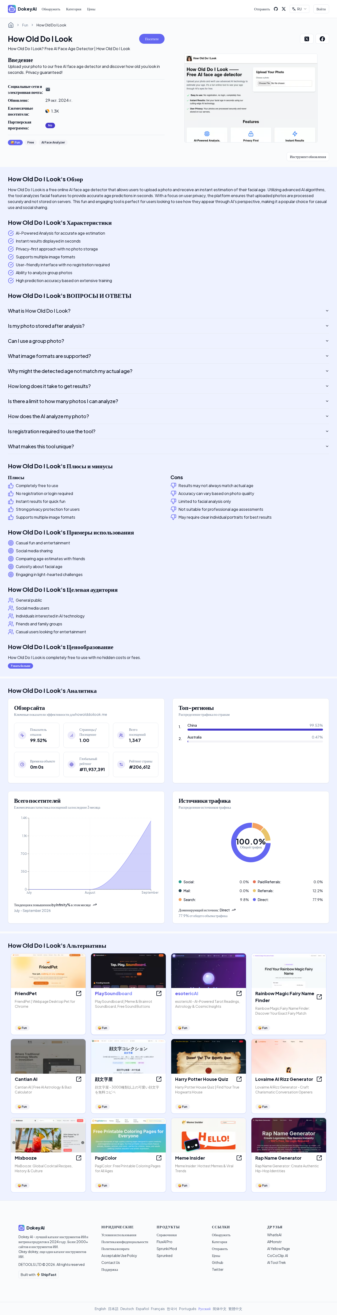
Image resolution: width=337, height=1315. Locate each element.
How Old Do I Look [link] (51, 25)
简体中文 (219, 1308)
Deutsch (127, 1308)
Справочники (167, 1235)
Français (158, 1308)
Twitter (218, 1269)
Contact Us (110, 1262)
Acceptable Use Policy (119, 1255)
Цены (91, 9)
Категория (73, 9)
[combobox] (299, 9)
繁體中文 (235, 1308)
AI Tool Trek (276, 1262)
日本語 (113, 1308)
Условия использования (118, 1235)
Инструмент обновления (308, 156)
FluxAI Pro (164, 1241)
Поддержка (109, 1269)
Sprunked (164, 1255)
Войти (321, 9)
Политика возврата (115, 1248)
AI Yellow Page (278, 1248)
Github (217, 1262)
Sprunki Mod (167, 1248)
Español (142, 1308)
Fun (25, 25)
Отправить (262, 9)
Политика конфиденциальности (124, 1241)
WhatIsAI (274, 1235)
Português (187, 1308)
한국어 (172, 1308)
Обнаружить (51, 9)
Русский (204, 1308)
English (100, 1308)
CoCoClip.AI (277, 1255)
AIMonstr (274, 1241)
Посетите (152, 39)
